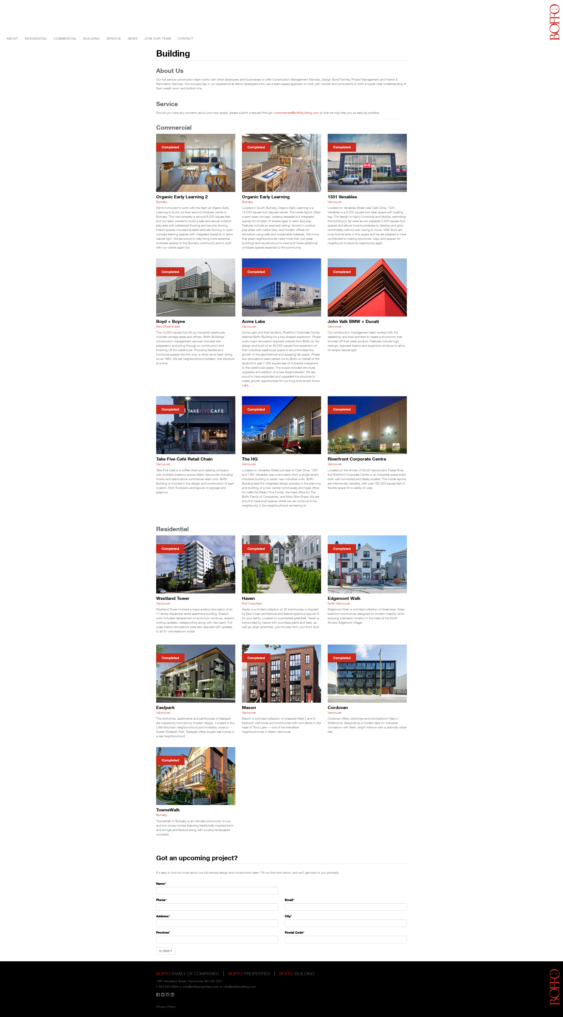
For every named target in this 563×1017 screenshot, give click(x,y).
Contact (185, 38)
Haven (248, 598)
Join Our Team (157, 38)
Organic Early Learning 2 (182, 196)
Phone (161, 900)
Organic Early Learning (266, 196)
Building (91, 38)
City (288, 916)
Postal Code (294, 932)
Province (163, 932)
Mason (249, 707)
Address (163, 916)
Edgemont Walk (344, 598)
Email (289, 900)
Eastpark (165, 707)
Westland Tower (172, 598)
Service (113, 38)
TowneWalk (168, 809)
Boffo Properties (554, 22)
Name (161, 883)
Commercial (65, 38)
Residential (36, 38)
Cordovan (338, 707)
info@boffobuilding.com (239, 986)
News (133, 38)
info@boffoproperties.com (201, 986)
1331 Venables (342, 196)
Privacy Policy (166, 1006)
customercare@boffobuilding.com (296, 112)
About (12, 38)
